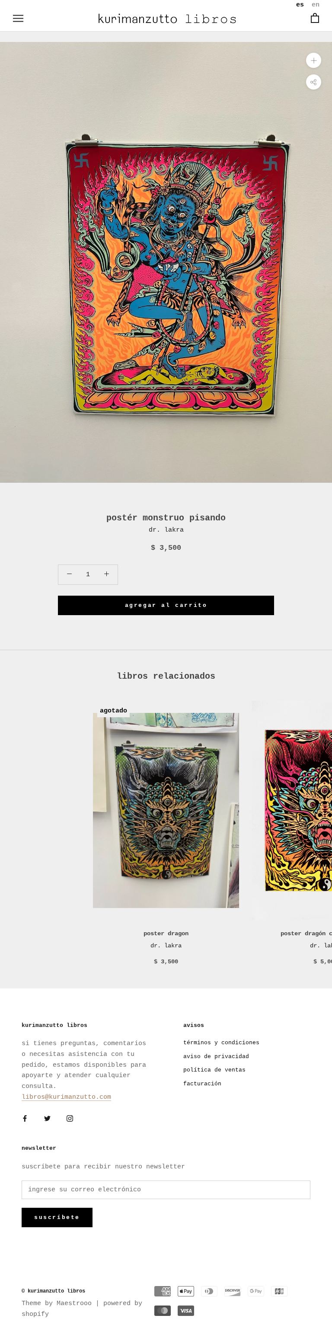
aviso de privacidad (216, 1056)
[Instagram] (70, 1119)
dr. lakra (166, 530)
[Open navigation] (18, 18)
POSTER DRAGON (166, 933)
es (300, 5)
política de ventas (214, 1070)
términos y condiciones (221, 1042)
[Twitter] (47, 1119)
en (315, 5)
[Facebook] (25, 1119)
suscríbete (57, 1217)
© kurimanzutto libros (53, 1291)
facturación (202, 1084)
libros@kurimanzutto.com (66, 1097)
